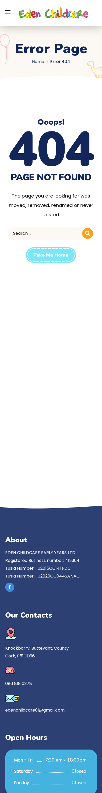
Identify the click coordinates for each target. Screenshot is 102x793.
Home (38, 62)
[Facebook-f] (9, 587)
